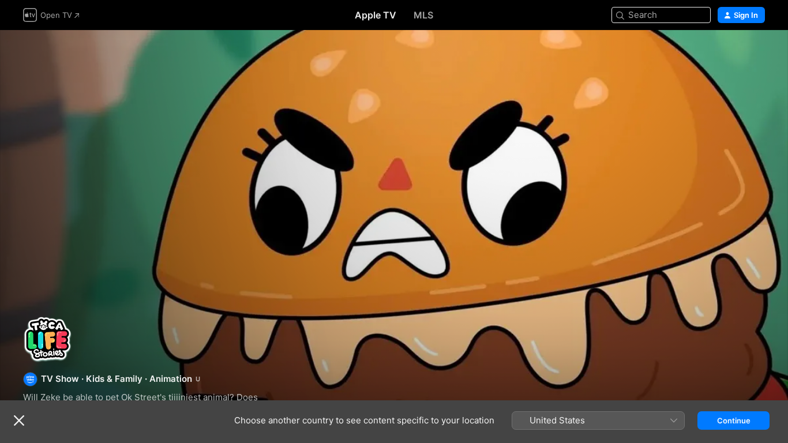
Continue (734, 420)
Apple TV (375, 15)
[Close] (19, 420)
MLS (423, 15)
